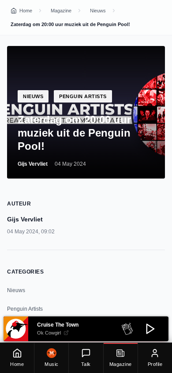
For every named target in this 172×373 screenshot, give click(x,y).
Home (25, 10)
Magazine (61, 10)
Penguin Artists (25, 309)
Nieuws (98, 10)
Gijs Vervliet (33, 164)
